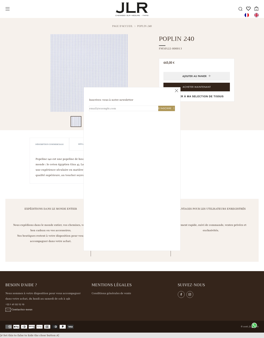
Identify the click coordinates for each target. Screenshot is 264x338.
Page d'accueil (122, 26)
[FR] (248, 15)
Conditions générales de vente (111, 293)
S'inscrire (165, 108)
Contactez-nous (21, 309)
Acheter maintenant (197, 87)
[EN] (257, 15)
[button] (76, 121)
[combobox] (248, 15)
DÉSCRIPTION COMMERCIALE (49, 144)
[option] (257, 15)
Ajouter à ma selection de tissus (197, 96)
